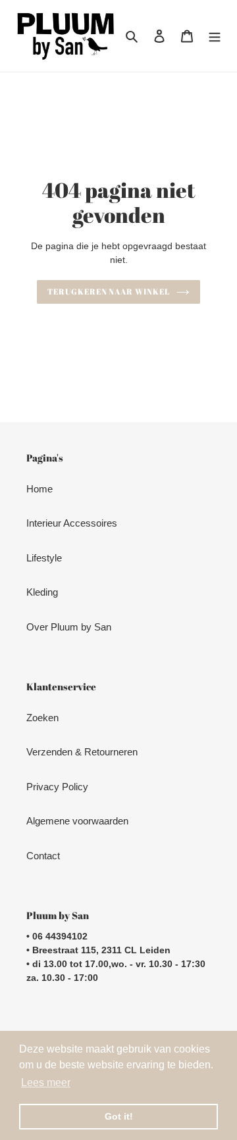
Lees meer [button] (45, 1082)
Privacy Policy (57, 786)
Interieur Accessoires (71, 523)
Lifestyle (44, 557)
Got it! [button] (119, 1116)
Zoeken (42, 717)
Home (39, 488)
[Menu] (214, 36)
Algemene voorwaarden (77, 820)
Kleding (42, 592)
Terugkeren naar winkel (108, 291)
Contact (43, 855)
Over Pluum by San (68, 626)
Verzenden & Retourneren (82, 751)
